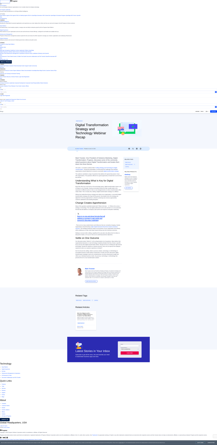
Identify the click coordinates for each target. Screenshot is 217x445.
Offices (27, 86)
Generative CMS (41, 15)
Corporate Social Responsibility (33, 83)
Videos (22, 70)
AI (0, 4)
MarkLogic (2, 50)
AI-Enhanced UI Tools (5, 56)
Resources (2, 69)
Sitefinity (10, 51)
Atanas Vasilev (80, 326)
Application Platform (24, 50)
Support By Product (4, 65)
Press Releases (12, 86)
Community (34, 65)
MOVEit (29, 51)
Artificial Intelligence (4, 21)
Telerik (14, 51)
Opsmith (40, 16)
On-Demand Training (15, 73)
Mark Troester (80, 148)
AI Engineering (3, 18)
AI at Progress (3, 5)
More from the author (91, 281)
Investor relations (5, 409)
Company (2, 79)
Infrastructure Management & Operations (15, 53)
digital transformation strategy (111, 171)
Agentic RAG (9, 15)
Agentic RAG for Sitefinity (18, 15)
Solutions (2, 20)
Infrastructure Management (6, 34)
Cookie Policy (121, 442)
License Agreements (29, 439)
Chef (5, 53)
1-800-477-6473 (3, 101)
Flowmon (27, 53)
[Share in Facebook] (129, 149)
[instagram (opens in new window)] (6, 438)
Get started (128, 187)
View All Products (6, 61)
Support (2, 64)
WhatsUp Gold (41, 53)
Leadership (11, 83)
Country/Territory (124, 347)
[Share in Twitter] (133, 149)
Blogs (41, 70)
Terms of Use (3, 439)
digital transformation (129, 164)
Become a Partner (11, 76)
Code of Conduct (38, 439)
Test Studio (23, 56)
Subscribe (213, 111)
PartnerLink (13, 99)
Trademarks (94, 435)
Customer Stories (50, 70)
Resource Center (9, 70)
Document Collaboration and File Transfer (11, 377)
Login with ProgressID (5, 95)
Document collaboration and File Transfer (36, 56)
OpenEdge (31, 50)
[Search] (0, 87)
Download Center (21, 65)
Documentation (28, 70)
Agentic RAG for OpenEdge (30, 15)
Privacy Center (9, 439)
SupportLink (8, 99)
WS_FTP (6, 59)
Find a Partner (3, 76)
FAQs (55, 70)
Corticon (17, 50)
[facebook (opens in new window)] (1, 438)
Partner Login (18, 76)
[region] (108, 442)
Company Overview (4, 83)
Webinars (19, 70)
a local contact (6, 427)
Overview (197, 111)
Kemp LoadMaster (33, 53)
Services (2, 67)
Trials (3, 386)
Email (122, 344)
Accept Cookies (200, 442)
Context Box (47, 15)
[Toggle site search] (0, 102)
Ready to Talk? (11, 101)
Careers (23, 86)
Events (44, 70)
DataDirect (13, 50)
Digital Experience (4, 30)
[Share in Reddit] (141, 149)
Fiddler (19, 56)
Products (2, 42)
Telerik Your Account (21, 99)
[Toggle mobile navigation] (1, 109)
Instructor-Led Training (5, 73)
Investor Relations (4, 86)
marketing (127, 166)
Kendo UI (18, 51)
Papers (14, 70)
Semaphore (7, 50)
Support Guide (28, 65)
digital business (128, 162)
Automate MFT (28, 57)
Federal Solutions (4, 38)
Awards (3, 407)
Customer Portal (12, 65)
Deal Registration (14, 77)
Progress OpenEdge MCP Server (68, 15)
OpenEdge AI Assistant (56, 15)
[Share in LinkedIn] (137, 149)
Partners (2, 75)
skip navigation (5, 1)
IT (134, 164)
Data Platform (3, 15)
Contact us (5, 419)
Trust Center (18, 86)
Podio (26, 51)
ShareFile (22, 51)
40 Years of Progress (6, 416)
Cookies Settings (211, 442)
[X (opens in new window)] (2, 438)
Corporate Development (19, 83)
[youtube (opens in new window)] (4, 438)
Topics (201, 111)
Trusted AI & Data (4, 44)
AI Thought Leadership (5, 9)
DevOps (2, 53)
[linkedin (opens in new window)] (7, 438)
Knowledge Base (35, 70)
